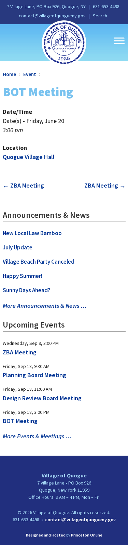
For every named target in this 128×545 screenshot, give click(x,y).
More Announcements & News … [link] (44, 306)
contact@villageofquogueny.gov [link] (52, 16)
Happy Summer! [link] (22, 276)
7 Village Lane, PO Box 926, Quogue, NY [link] (46, 6)
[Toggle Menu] (119, 40)
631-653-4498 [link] (106, 6)
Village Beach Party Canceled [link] (38, 261)
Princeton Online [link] (86, 535)
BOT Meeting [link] (20, 421)
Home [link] (9, 74)
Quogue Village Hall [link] (29, 157)
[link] (64, 42)
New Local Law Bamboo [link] (32, 233)
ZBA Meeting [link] (23, 185)
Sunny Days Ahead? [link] (27, 290)
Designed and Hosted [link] (46, 535)
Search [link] (100, 16)
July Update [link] (17, 247)
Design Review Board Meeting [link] (42, 398)
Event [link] (29, 74)
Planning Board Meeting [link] (34, 375)
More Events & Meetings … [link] (37, 436)
